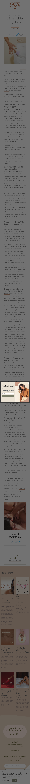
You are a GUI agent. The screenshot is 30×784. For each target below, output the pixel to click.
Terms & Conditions (7, 398)
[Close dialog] (28, 383)
